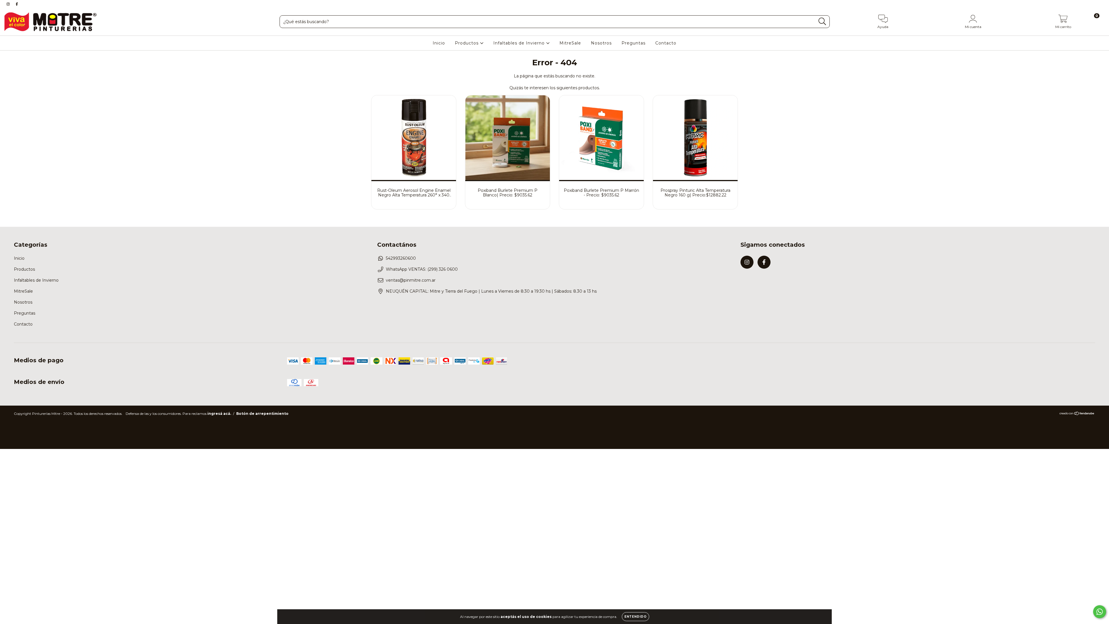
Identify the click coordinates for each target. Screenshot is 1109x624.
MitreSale (570, 43)
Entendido (635, 617)
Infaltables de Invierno (519, 43)
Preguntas (633, 43)
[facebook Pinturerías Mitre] (17, 4)
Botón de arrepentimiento (262, 413)
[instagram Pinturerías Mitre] (8, 4)
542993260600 (401, 258)
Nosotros (601, 43)
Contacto (665, 43)
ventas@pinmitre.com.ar (411, 280)
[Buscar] (822, 21)
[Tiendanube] (1077, 414)
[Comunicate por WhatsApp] (1099, 611)
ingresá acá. (219, 413)
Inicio (439, 43)
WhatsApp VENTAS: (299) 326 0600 (422, 269)
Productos (467, 43)
